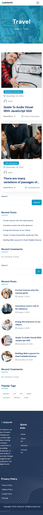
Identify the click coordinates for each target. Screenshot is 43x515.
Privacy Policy (7, 485)
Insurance (6, 398)
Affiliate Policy (7, 489)
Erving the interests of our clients (16, 230)
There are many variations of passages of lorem (20, 180)
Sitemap (5, 498)
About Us (23, 439)
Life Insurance (11, 163)
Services (24, 445)
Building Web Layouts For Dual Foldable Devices (22, 240)
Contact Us (24, 451)
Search (4, 196)
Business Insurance (13, 92)
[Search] (39, 271)
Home (16, 29)
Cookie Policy (7, 494)
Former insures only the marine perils (18, 220)
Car (14, 394)
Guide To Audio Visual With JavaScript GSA (18, 109)
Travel (26, 398)
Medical (17, 398)
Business (6, 394)
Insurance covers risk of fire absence (18, 225)
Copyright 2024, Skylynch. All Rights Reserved (21, 506)
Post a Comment (31, 116)
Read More (8, 116)
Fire (21, 394)
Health (29, 394)
